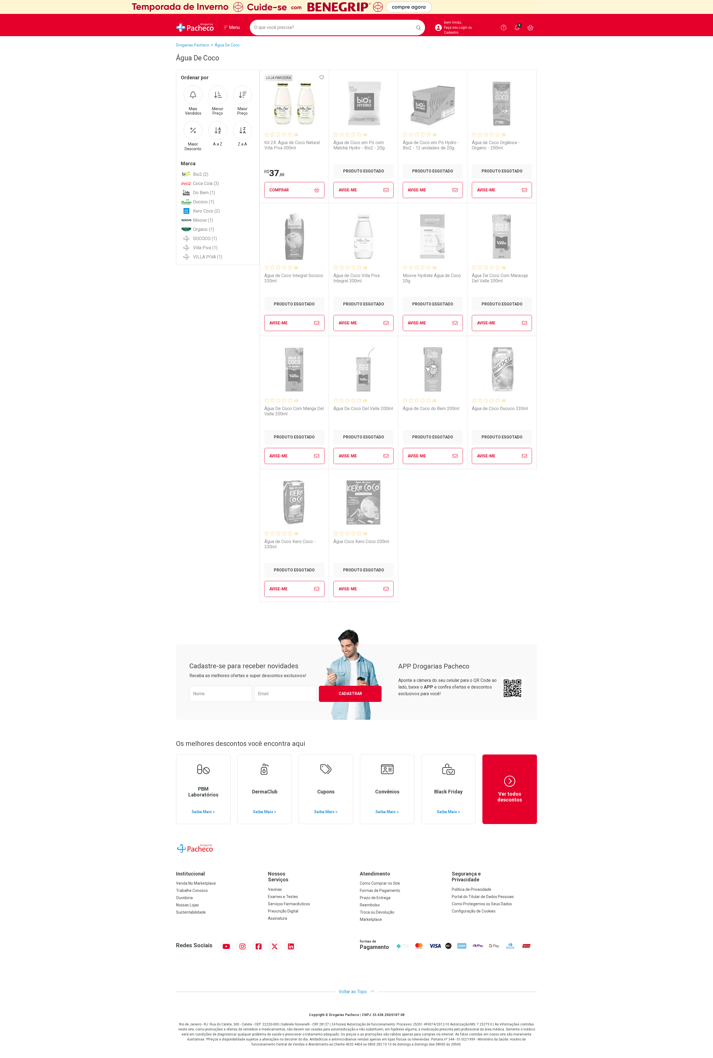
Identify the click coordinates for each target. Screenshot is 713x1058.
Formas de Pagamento (380, 890)
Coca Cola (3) (206, 183)
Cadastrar (350, 693)
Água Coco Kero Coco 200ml (361, 541)
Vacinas (275, 889)
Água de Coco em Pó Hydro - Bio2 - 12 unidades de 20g (431, 145)
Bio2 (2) (200, 174)
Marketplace (371, 919)
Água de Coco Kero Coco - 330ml (290, 544)
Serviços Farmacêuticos (289, 904)
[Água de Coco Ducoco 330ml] (501, 369)
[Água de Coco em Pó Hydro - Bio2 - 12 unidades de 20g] (432, 103)
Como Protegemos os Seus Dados (482, 904)
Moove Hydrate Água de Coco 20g (432, 278)
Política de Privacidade (471, 889)
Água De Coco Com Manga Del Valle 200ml (294, 411)
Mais (193, 111)
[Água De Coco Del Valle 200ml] (363, 369)
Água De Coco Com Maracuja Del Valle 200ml (500, 278)
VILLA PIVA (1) (207, 257)
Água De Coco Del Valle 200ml (363, 408)
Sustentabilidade (191, 912)
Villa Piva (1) (205, 247)
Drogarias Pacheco (192, 45)
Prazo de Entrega (375, 898)
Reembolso (370, 905)
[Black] (356, 7)
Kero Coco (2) (206, 211)
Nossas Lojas (187, 905)
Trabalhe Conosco (192, 890)
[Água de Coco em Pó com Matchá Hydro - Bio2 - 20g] (363, 103)
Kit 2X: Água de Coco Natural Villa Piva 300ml (292, 145)
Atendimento (375, 874)
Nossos (278, 877)
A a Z (217, 144)
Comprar (279, 190)
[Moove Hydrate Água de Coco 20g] (432, 236)
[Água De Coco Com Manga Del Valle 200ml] (294, 369)
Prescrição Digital (283, 911)
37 (274, 173)
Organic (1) (203, 229)
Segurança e (466, 877)
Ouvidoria (184, 898)
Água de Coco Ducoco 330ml (500, 408)
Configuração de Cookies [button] (473, 911)
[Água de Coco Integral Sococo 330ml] (294, 236)
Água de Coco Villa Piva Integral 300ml (356, 278)
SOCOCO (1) (205, 238)
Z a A (242, 144)
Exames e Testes (283, 896)
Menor (217, 111)
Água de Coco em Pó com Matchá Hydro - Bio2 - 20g (359, 145)
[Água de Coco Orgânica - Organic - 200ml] (501, 103)
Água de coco (227, 45)
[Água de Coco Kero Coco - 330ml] (294, 502)
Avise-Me (348, 190)
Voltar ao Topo (353, 991)
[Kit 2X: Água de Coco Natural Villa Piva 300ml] (294, 103)
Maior (242, 111)
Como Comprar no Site (380, 883)
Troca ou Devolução (377, 912)
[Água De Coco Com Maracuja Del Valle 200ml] (501, 236)
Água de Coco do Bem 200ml (431, 408)
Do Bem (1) (204, 192)
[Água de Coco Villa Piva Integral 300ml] (363, 236)
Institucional (190, 874)
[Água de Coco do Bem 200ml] (432, 369)
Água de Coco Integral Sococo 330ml (293, 278)
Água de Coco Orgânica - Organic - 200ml (496, 145)
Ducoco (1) (203, 201)
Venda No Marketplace (196, 883)
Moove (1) (203, 220)
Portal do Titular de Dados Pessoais (483, 896)
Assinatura (277, 918)
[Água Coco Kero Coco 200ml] (363, 502)
